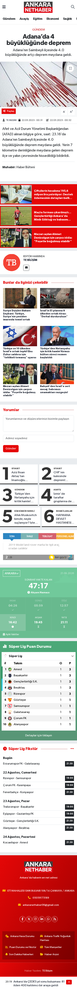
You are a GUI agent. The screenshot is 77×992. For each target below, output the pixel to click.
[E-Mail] (26, 268)
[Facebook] (22, 919)
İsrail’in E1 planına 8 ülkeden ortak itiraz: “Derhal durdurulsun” (54, 313)
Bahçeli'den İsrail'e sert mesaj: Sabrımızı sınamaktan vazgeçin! (55, 389)
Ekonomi (53, 18)
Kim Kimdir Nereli (24, 511)
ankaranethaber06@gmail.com (41, 905)
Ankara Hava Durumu (22, 936)
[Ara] (73, 7)
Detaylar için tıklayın (38, 735)
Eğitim (37, 18)
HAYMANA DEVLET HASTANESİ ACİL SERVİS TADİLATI (64, 519)
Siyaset (15, 468)
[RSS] (55, 919)
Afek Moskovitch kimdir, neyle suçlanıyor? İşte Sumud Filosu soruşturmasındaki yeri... (26, 519)
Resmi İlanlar (64, 511)
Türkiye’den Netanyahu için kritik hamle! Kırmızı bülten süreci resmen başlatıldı (24, 497)
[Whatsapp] (48, 919)
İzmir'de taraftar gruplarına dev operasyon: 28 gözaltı (63, 497)
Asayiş (24, 18)
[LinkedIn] (42, 919)
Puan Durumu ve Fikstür (22, 947)
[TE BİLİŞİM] (11, 262)
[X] (29, 919)
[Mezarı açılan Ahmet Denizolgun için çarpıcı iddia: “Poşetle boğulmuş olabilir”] (20, 373)
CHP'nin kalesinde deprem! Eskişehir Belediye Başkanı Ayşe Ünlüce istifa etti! (62, 476)
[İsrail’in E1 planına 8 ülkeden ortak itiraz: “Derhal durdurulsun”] (57, 298)
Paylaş (10, 111)
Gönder (11, 448)
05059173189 (41, 897)
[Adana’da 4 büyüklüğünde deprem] (38, 84)
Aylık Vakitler (12, 634)
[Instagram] (35, 919)
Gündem (9, 18)
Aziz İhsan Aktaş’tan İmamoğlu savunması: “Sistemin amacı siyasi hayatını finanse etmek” (22, 476)
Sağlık (67, 18)
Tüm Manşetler (53, 947)
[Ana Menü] (4, 7)
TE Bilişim (47, 970)
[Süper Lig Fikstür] (72, 748)
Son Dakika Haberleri (21, 954)
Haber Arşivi (52, 954)
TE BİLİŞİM (11, 120)
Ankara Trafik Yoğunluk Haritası (55, 938)
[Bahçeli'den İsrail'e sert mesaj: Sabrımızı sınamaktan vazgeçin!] (57, 373)
